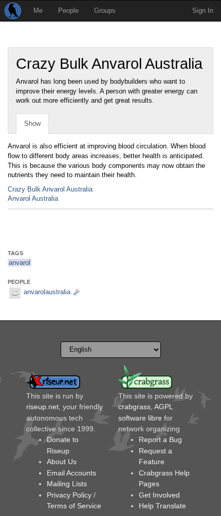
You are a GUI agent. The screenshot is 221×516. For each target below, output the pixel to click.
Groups (105, 10)
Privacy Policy (69, 495)
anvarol (19, 262)
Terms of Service (74, 506)
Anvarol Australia (33, 198)
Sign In (202, 10)
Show (32, 123)
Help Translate (162, 506)
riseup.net (42, 407)
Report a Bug (160, 439)
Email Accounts (71, 473)
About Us (62, 461)
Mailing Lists (67, 484)
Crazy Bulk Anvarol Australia (50, 189)
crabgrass (134, 407)
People (68, 10)
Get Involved (159, 495)
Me (38, 10)
